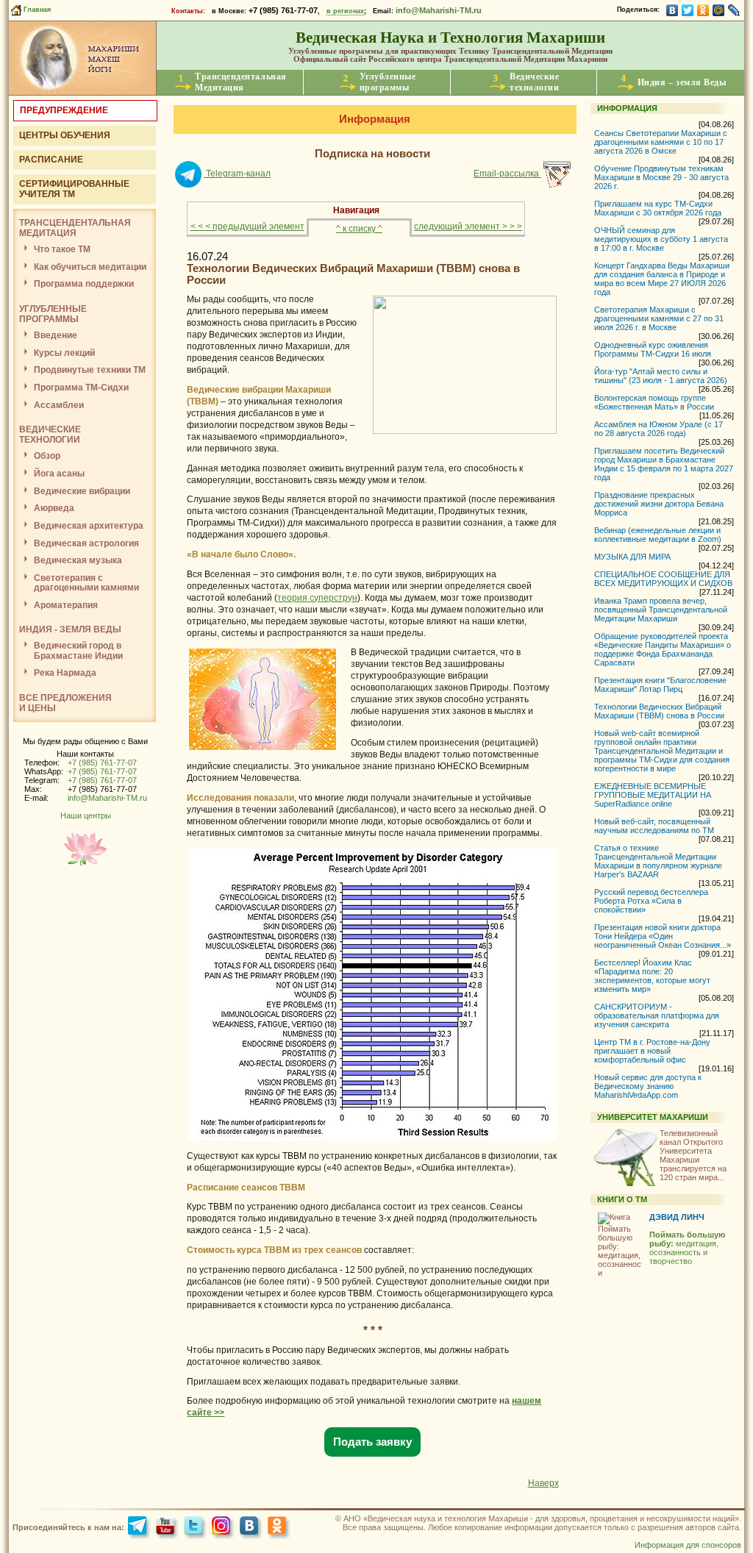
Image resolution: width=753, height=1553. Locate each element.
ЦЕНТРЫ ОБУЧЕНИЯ (64, 135)
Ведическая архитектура (88, 526)
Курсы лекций (64, 353)
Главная (36, 9)
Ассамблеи (59, 405)
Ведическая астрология (86, 543)
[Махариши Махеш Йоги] (82, 92)
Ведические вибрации (82, 491)
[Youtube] (167, 1527)
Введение (55, 335)
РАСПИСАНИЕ (51, 159)
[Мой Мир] (719, 10)
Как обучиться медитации (90, 267)
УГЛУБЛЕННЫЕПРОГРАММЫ (53, 314)
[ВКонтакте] (672, 10)
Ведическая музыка (78, 560)
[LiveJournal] (734, 10)
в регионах (345, 11)
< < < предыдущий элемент (247, 226)
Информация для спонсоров (688, 1544)
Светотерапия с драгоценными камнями (86, 583)
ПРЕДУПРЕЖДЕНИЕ (64, 110)
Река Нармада (65, 673)
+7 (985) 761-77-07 (102, 762)
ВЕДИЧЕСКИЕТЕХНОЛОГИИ (50, 434)
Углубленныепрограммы (388, 82)
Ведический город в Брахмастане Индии (78, 650)
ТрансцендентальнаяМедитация (241, 82)
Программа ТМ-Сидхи (81, 387)
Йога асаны (59, 473)
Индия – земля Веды (682, 82)
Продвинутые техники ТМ (90, 370)
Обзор (47, 456)
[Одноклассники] (703, 10)
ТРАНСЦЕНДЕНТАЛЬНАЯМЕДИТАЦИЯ (75, 228)
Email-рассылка (507, 173)
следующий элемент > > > (468, 226)
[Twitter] (688, 10)
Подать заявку (372, 1442)
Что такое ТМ (62, 249)
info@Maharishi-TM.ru (439, 10)
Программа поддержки (84, 284)
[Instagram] (223, 1527)
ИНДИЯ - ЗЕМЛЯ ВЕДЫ (70, 629)
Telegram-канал (237, 173)
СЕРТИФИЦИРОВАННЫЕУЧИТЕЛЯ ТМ (74, 189)
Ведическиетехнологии (534, 82)
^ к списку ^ (359, 229)
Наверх (543, 1483)
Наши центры (85, 815)
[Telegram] (139, 1527)
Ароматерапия (66, 605)
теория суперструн (317, 598)
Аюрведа (54, 508)
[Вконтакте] (251, 1527)
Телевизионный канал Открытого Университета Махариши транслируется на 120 (693, 1155)
